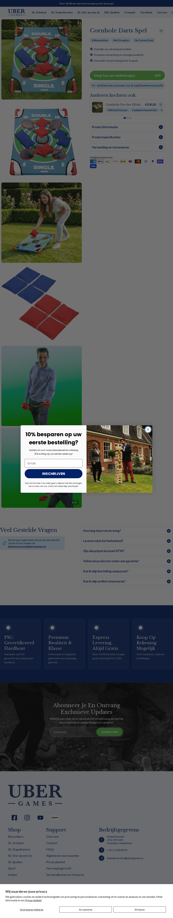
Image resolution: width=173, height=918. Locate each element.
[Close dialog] (148, 430)
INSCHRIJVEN (53, 473)
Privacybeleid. (33, 900)
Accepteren (85, 909)
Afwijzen (139, 909)
